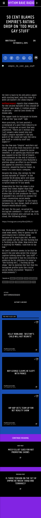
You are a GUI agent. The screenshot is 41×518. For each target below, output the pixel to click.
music (5, 282)
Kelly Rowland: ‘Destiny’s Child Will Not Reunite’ (21, 335)
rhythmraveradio (24, 41)
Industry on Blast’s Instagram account (19, 126)
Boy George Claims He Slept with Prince (21, 372)
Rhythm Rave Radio (21, 3)
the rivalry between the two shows (19, 202)
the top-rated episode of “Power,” (19, 191)
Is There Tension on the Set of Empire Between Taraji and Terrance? (21, 480)
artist (20, 278)
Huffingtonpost (9, 103)
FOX (26, 278)
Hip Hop (33, 278)
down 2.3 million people (25, 108)
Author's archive (20, 302)
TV (34, 282)
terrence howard (23, 282)
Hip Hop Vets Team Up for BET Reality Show (21, 409)
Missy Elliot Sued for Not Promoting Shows (21, 451)
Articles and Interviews (20, 14)
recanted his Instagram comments (17, 211)
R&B (11, 282)
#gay (13, 278)
